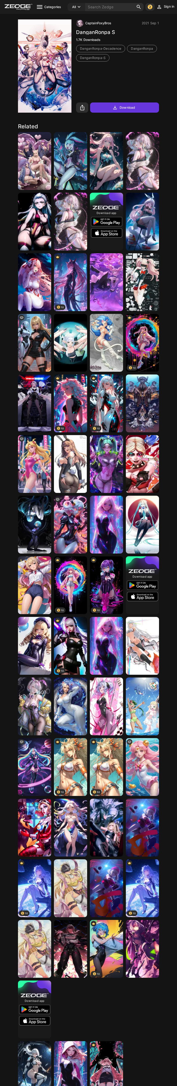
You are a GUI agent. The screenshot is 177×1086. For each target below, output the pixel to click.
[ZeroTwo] (34, 282)
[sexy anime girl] (34, 585)
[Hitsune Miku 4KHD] (142, 525)
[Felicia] (106, 343)
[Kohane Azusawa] (142, 828)
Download (127, 107)
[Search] (139, 7)
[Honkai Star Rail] (70, 949)
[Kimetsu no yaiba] (34, 222)
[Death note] (106, 828)
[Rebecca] (106, 464)
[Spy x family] (70, 1009)
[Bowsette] (106, 1009)
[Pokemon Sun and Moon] (142, 706)
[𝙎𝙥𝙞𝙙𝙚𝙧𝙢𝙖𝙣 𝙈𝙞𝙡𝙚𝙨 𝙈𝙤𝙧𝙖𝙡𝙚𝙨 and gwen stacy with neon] (106, 525)
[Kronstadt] (34, 403)
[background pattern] (34, 767)
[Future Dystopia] (34, 343)
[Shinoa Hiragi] (142, 949)
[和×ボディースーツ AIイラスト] (34, 646)
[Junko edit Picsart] (142, 282)
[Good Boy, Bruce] (34, 828)
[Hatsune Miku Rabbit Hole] (106, 706)
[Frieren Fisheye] (70, 343)
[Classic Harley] (142, 464)
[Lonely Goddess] (70, 828)
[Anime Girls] (142, 222)
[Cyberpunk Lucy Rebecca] (70, 161)
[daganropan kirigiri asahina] (142, 1009)
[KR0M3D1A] (70, 525)
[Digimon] (70, 888)
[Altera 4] (142, 646)
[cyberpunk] (142, 161)
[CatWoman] (70, 706)
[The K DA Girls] (34, 161)
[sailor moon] (34, 464)
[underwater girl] (106, 161)
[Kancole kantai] (142, 403)
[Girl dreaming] (106, 282)
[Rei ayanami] (34, 525)
